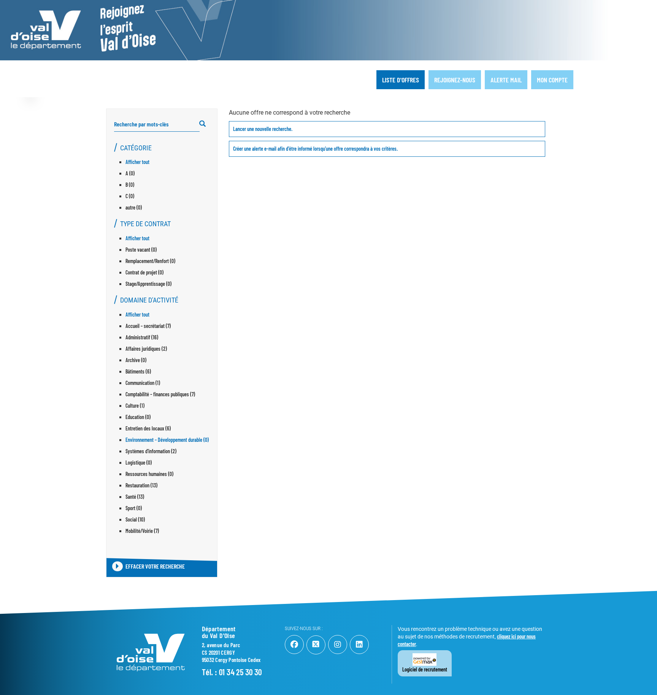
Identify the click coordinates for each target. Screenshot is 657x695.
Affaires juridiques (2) (146, 348)
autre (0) (133, 207)
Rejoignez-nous (454, 80)
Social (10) (135, 519)
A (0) (130, 173)
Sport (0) (133, 508)
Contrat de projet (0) (144, 272)
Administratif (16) (141, 337)
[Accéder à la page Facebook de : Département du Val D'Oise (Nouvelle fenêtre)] (294, 644)
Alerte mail (506, 80)
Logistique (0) (138, 462)
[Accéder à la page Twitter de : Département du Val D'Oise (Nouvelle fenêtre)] (315, 644)
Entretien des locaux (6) (148, 428)
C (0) (129, 196)
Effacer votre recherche (155, 566)
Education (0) (138, 417)
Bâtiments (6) (138, 371)
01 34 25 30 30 (240, 672)
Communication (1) (142, 383)
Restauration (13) (141, 485)
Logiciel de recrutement (424, 669)
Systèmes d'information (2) (150, 451)
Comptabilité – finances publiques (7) (160, 394)
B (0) (129, 184)
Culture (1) (134, 405)
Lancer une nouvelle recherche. (262, 129)
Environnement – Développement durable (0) (167, 440)
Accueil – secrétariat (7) (148, 326)
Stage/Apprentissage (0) (148, 284)
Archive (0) (135, 360)
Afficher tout (137, 162)
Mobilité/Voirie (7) (142, 531)
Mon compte (552, 80)
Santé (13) (134, 496)
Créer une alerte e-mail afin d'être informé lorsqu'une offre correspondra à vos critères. (315, 148)
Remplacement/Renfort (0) (150, 261)
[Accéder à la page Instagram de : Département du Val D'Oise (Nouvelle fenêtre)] (337, 644)
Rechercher (206, 124)
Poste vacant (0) (141, 249)
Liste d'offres (400, 80)
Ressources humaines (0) (149, 474)
